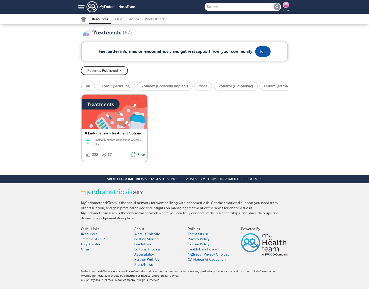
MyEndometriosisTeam (117, 7)
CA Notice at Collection (207, 260)
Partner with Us (146, 260)
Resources (100, 19)
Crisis (85, 249)
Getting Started (146, 239)
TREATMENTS (229, 179)
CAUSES (190, 179)
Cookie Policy (198, 244)
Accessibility (144, 254)
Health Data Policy (202, 249)
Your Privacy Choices (212, 254)
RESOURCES (252, 179)
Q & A (117, 19)
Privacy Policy (198, 239)
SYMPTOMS (208, 179)
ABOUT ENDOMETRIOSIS (127, 179)
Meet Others (154, 19)
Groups (133, 19)
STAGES (155, 179)
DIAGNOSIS (172, 179)
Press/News (143, 265)
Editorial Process (147, 249)
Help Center (90, 244)
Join (286, 10)
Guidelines (142, 244)
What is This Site (147, 234)
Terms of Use (198, 234)
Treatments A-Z (93, 239)
